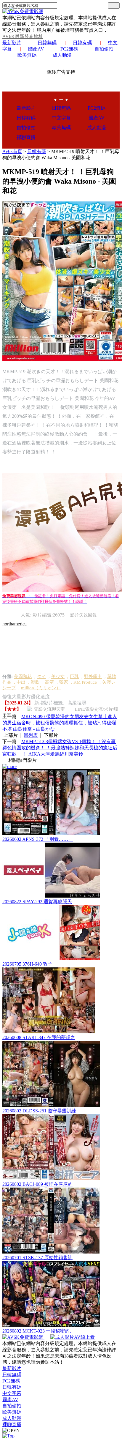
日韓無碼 (47, 42)
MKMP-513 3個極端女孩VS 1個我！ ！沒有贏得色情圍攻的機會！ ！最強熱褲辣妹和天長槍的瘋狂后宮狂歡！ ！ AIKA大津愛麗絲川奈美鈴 (59, 747)
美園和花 (23, 676)
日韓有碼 (82, 42)
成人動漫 (62, 55)
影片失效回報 (83, 615)
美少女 (58, 676)
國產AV (36, 48)
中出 (21, 682)
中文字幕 (61, 117)
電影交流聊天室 (49, 709)
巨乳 (74, 676)
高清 (49, 682)
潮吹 (35, 682)
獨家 (63, 682)
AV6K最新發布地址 (22, 36)
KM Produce (85, 682)
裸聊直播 (26, 137)
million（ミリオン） (41, 687)
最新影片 (11, 42)
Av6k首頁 (12, 151)
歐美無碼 (26, 55)
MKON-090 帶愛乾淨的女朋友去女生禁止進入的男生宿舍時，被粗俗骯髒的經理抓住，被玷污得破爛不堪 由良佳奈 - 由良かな (59, 722)
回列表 (31, 735)
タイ (41, 676)
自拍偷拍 (103, 48)
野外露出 (93, 676)
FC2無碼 (69, 48)
